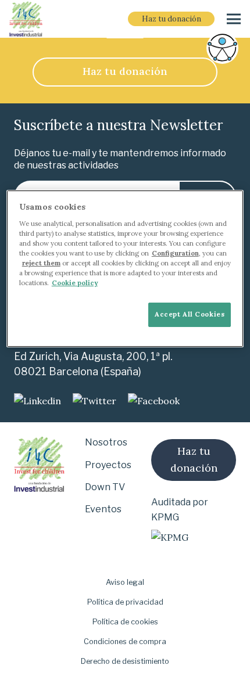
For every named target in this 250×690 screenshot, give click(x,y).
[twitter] (94, 400)
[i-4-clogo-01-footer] (25, 19)
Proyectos (108, 464)
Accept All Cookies (189, 314)
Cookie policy (75, 283)
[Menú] (233, 19)
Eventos (103, 509)
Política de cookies (125, 621)
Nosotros (106, 442)
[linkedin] (37, 400)
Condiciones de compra (125, 641)
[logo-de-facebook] (154, 400)
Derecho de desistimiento (125, 661)
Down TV (105, 487)
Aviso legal (125, 582)
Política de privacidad (125, 602)
